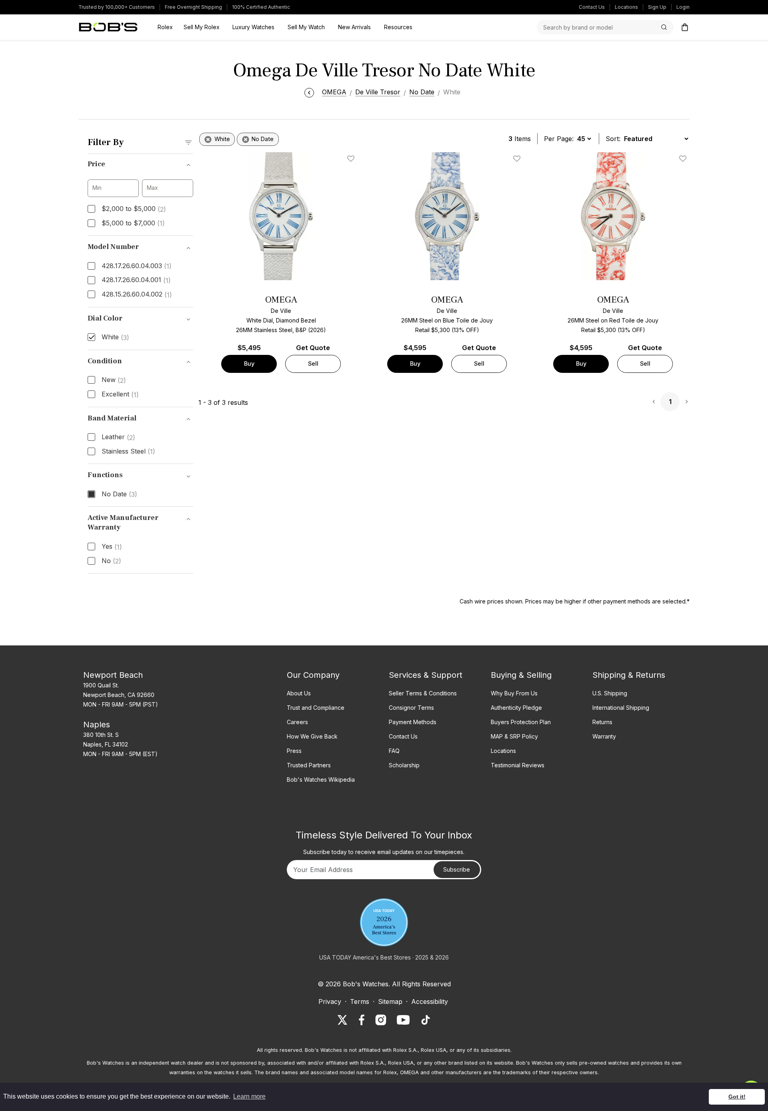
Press (294, 750)
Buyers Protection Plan (521, 722)
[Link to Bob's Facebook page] (361, 1019)
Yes (112, 546)
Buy (249, 363)
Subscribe (456, 869)
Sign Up (657, 7)
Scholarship (404, 765)
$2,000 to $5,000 (134, 209)
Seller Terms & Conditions (423, 693)
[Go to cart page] (685, 27)
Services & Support (425, 675)
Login (683, 7)
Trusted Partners (309, 765)
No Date (119, 494)
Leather (118, 437)
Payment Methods (412, 722)
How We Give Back (312, 736)
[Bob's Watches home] (108, 27)
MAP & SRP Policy (514, 736)
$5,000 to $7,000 (133, 223)
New (114, 380)
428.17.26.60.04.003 (137, 266)
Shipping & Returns (628, 675)
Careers (297, 722)
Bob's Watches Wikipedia (321, 779)
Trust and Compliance (315, 707)
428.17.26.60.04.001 (136, 280)
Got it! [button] (737, 1096)
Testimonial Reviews (517, 765)
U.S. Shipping (609, 693)
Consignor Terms (411, 707)
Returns (602, 722)
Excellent (120, 394)
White (115, 337)
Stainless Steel (128, 451)
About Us (299, 693)
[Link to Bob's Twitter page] (342, 1019)
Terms (359, 1001)
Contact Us (592, 7)
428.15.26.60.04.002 (137, 294)
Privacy (329, 1001)
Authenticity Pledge (516, 707)
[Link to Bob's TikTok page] (425, 1019)
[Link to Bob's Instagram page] (380, 1019)
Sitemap (390, 1001)
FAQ (394, 750)
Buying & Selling (521, 675)
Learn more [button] (249, 1096)
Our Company (313, 675)
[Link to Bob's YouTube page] (403, 1019)
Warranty (604, 736)
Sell (313, 363)
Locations (626, 7)
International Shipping (620, 707)
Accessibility (429, 1001)
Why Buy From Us (514, 693)
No (111, 561)
